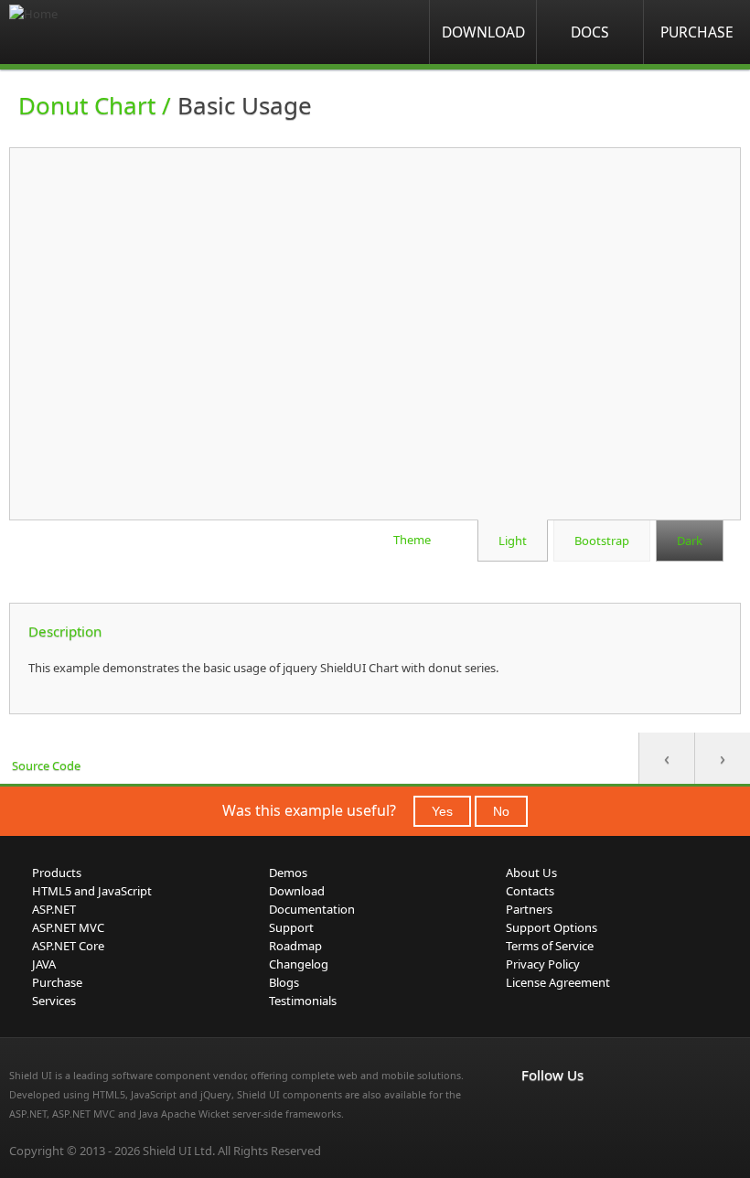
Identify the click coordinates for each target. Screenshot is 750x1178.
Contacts (530, 891)
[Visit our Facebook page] (532, 1113)
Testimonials (303, 1000)
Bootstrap (601, 540)
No (501, 811)
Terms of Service (550, 945)
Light (512, 540)
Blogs (284, 982)
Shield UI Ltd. (179, 1150)
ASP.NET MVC (68, 927)
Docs (590, 32)
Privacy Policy (543, 964)
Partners (529, 909)
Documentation (312, 909)
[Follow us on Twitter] (613, 1113)
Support (291, 927)
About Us (531, 872)
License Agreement (558, 982)
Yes (442, 811)
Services (54, 1000)
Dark (689, 540)
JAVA (44, 964)
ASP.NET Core (68, 945)
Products (56, 872)
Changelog (298, 964)
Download (483, 32)
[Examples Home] (82, 32)
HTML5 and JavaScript (92, 891)
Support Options (551, 927)
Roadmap (295, 945)
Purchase (697, 32)
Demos (288, 872)
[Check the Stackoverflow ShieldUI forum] (573, 1113)
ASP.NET (54, 909)
